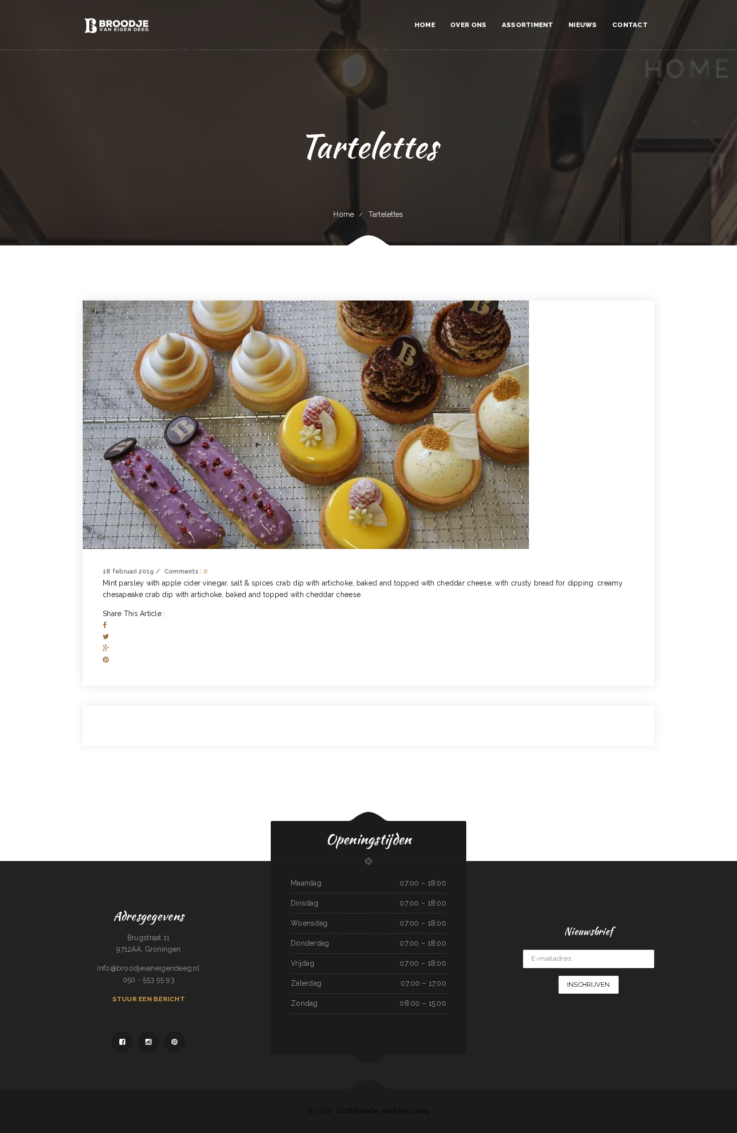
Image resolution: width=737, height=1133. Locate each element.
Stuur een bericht (148, 999)
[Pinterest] (106, 660)
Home (343, 214)
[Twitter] (106, 637)
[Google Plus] (106, 648)
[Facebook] (105, 625)
